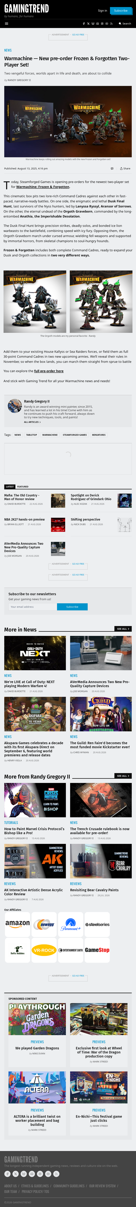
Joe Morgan (14, 555)
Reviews (10, 883)
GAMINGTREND (22, 1202)
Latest (10, 486)
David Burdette (16, 503)
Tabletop (31, 434)
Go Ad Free (78, 34)
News (8, 50)
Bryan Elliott (15, 524)
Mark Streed (100, 1061)
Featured (22, 486)
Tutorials (11, 822)
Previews (37, 1041)
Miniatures (99, 434)
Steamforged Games (75, 434)
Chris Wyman (81, 752)
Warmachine (50, 434)
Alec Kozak (80, 503)
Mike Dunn (38, 1053)
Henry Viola (14, 760)
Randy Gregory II (19, 80)
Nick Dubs (80, 524)
